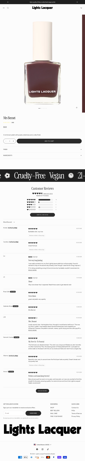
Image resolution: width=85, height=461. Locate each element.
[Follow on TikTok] (48, 449)
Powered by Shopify (49, 454)
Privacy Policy (76, 416)
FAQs (73, 410)
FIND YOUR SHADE (56, 416)
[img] (32, 229)
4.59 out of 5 (48, 193)
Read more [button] (32, 270)
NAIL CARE (53, 413)
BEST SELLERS (54, 410)
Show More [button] (42, 391)
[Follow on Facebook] (37, 449)
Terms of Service (77, 413)
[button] (31, 200)
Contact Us (75, 407)
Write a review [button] (42, 215)
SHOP (52, 407)
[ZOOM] (77, 108)
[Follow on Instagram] (42, 449)
